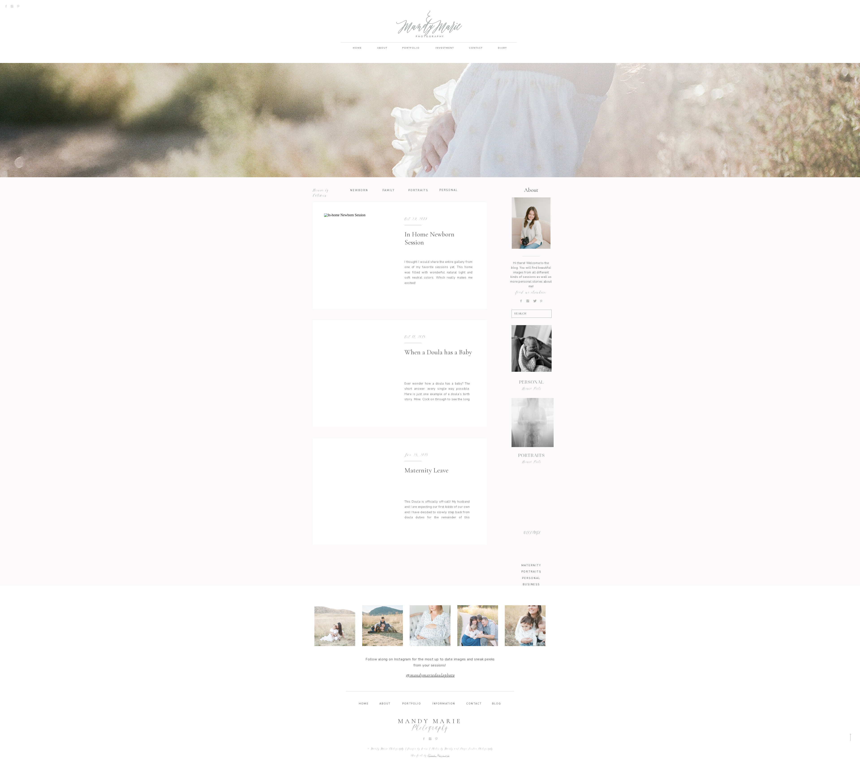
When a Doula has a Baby (438, 352)
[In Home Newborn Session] (357, 255)
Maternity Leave (426, 470)
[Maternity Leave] (357, 491)
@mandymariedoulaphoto (430, 675)
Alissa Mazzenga (438, 756)
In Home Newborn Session (429, 238)
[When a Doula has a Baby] (357, 373)
